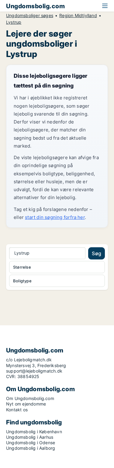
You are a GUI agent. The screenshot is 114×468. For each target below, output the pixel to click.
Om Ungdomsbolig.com (30, 398)
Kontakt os (17, 409)
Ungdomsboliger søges (29, 15)
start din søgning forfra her (55, 217)
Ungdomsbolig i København (34, 431)
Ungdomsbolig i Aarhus (29, 437)
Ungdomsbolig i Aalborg (30, 448)
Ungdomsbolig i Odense (30, 442)
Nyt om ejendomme (26, 403)
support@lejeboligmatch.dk (34, 370)
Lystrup (13, 22)
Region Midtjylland (78, 15)
